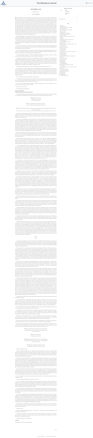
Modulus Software (53, 436)
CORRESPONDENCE (63, 74)
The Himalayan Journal (46, 3)
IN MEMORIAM (62, 73)
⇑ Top (56, 429)
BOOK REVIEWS (62, 72)
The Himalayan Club (42, 436)
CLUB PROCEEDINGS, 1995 (64, 75)
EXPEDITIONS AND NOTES (64, 71)
